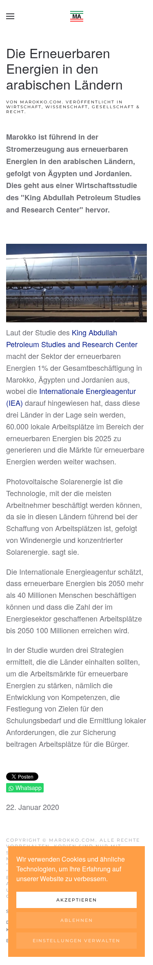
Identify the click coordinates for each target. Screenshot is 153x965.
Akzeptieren (76, 900)
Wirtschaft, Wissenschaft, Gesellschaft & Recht (73, 109)
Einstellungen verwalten (76, 940)
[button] (10, 16)
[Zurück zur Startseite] (76, 16)
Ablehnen (76, 920)
